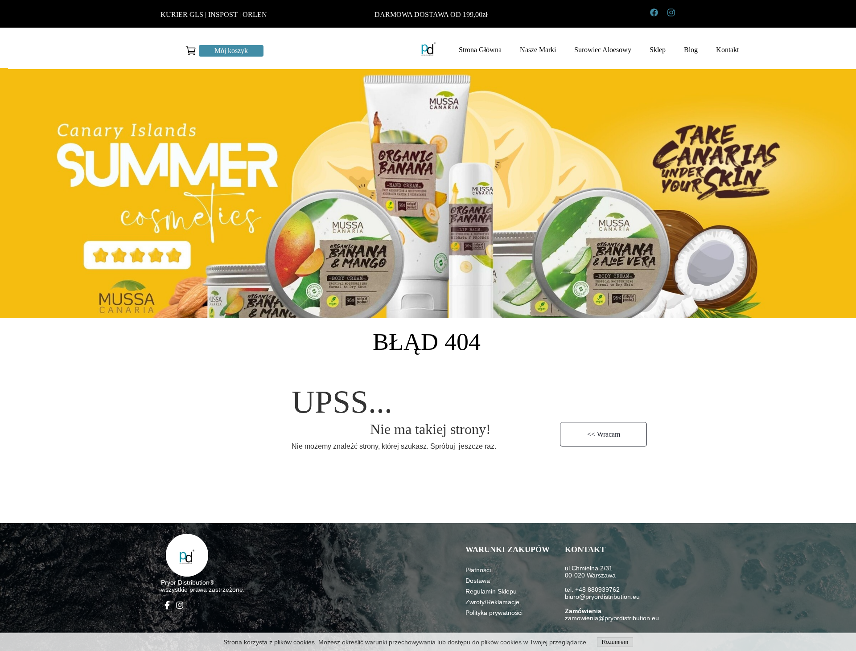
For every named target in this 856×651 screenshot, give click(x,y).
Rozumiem (615, 642)
